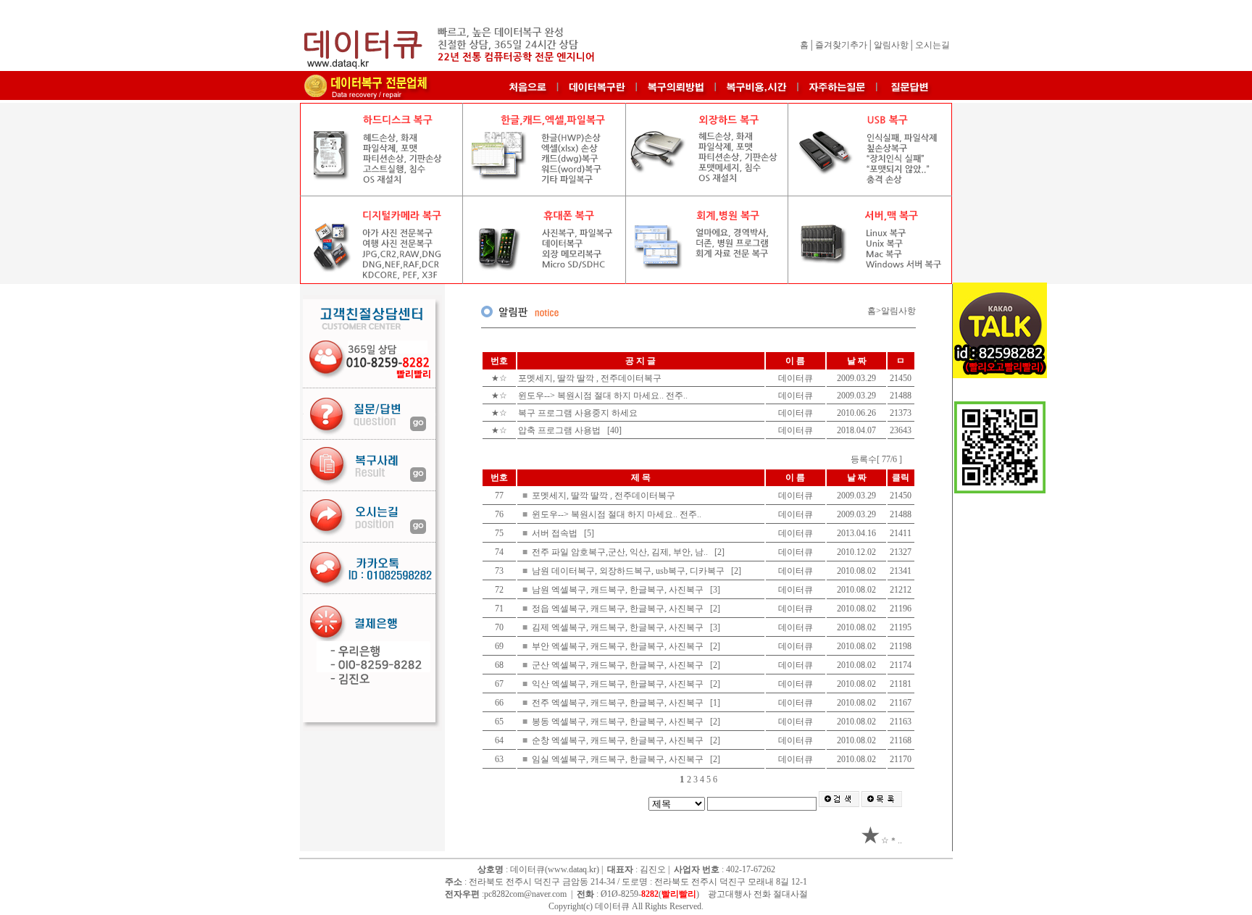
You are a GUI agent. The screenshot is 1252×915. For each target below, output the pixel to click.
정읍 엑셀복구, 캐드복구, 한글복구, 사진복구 (619, 608)
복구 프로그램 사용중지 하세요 (579, 413)
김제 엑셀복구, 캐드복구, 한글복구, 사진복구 (619, 627)
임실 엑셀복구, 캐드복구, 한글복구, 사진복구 (619, 759)
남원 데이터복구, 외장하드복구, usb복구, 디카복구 (629, 571)
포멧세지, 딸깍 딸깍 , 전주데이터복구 (591, 378)
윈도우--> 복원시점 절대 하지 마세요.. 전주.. (604, 395)
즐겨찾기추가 (841, 45)
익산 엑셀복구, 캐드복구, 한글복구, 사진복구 (619, 684)
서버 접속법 (556, 533)
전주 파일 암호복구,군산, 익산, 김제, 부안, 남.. (621, 552)
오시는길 (932, 45)
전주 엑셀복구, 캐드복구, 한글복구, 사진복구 (619, 703)
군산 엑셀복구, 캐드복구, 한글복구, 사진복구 (619, 665)
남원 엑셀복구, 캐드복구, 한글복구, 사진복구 (619, 590)
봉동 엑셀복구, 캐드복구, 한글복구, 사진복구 (619, 721)
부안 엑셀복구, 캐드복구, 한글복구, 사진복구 (619, 646)
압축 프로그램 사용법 (560, 430)
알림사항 (891, 45)
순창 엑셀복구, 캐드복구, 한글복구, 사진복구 (619, 740)
